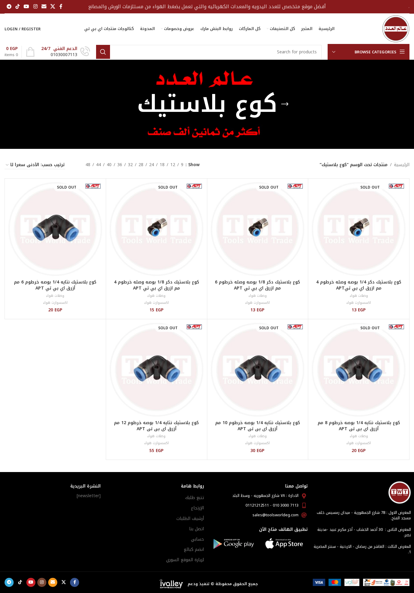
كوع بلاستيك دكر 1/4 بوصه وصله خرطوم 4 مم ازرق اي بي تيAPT (358, 285)
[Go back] (284, 104)
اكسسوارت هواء (358, 303)
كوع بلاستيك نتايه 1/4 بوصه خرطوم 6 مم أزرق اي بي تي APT (55, 285)
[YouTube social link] (26, 6)
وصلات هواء (359, 296)
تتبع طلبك (194, 498)
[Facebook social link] (61, 6)
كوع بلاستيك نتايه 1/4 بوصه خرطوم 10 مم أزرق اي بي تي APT (257, 426)
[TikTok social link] (17, 6)
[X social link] (52, 6)
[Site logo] (395, 29)
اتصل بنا (196, 529)
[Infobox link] (65, 51)
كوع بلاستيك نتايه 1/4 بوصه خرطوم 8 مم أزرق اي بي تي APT (359, 426)
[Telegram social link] (9, 6)
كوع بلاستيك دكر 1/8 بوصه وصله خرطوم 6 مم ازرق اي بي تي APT (257, 285)
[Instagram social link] (35, 6)
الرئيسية (401, 165)
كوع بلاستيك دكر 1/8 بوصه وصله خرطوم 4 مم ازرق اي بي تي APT (156, 285)
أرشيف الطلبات (190, 518)
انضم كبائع (194, 549)
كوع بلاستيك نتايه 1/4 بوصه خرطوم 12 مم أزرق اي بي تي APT (156, 426)
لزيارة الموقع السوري (185, 560)
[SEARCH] (103, 52)
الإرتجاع (197, 508)
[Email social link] (43, 6)
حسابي (197, 539)
